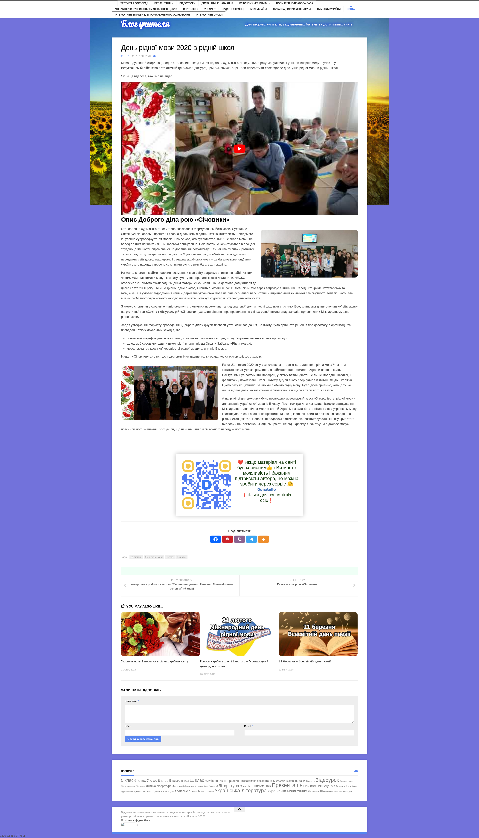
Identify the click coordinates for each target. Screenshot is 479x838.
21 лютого (136, 557)
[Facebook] (215, 539)
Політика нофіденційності (136, 820)
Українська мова (281, 791)
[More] (263, 539)
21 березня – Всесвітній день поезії (305, 661)
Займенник (188, 786)
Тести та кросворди (134, 3)
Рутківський (139, 791)
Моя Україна (258, 9)
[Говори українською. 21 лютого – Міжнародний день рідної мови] (239, 634)
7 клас (152, 780)
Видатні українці (233, 9)
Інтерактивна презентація (256, 780)
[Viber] (239, 539)
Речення (340, 786)
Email (248, 726)
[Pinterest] (227, 539)
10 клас (185, 781)
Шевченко (326, 791)
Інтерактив (231, 780)
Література (229, 785)
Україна (210, 791)
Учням (208, 9)
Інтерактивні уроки (209, 14)
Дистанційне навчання (217, 3)
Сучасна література (163, 791)
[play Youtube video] (239, 148)
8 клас (163, 781)
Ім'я (128, 726)
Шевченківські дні (343, 791)
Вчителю (189, 9)
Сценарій (194, 791)
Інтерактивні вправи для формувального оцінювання (152, 14)
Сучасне (181, 791)
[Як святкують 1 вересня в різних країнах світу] (160, 634)
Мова (243, 786)
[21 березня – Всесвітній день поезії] (318, 634)
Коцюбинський (211, 786)
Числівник (313, 791)
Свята (351, 9)
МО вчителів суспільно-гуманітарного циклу (146, 9)
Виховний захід (296, 780)
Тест (203, 791)
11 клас (197, 780)
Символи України (329, 9)
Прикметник (312, 786)
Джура (170, 557)
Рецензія (328, 786)
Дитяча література (159, 786)
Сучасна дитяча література (292, 9)
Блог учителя (145, 23)
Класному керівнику (253, 3)
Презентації (162, 3)
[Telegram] (251, 539)
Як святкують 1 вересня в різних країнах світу (155, 661)
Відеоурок (327, 780)
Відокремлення (128, 786)
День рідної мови (154, 557)
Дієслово (177, 786)
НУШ (250, 786)
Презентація (287, 785)
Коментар (132, 701)
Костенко (199, 786)
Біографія (279, 780)
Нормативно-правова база (294, 3)
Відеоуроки (187, 3)
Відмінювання (346, 781)
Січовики (181, 557)
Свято (149, 791)
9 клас (174, 780)
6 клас (140, 780)
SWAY (207, 781)
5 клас (127, 780)
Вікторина (140, 786)
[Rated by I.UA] (129, 825)
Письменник (262, 786)
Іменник (217, 780)
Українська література (240, 790)
